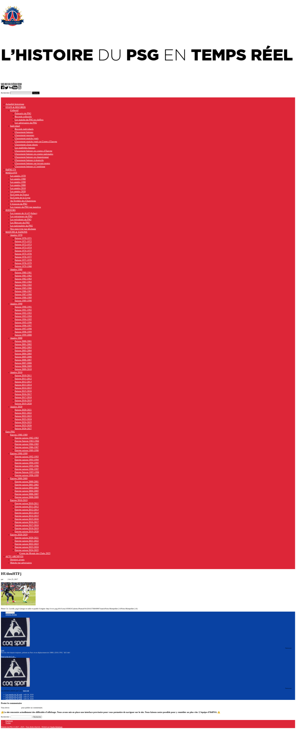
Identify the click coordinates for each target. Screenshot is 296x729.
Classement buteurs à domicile (29, 160)
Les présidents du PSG (20, 219)
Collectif (14, 110)
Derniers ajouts (17, 559)
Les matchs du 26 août (14, 695)
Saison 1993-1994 (23, 316)
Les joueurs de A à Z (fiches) (23, 213)
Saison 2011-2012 (23, 378)
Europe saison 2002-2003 (27, 487)
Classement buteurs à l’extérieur (30, 166)
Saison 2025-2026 (23, 425)
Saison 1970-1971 (23, 238)
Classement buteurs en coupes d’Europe (33, 150)
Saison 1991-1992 (23, 309)
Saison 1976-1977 (23, 256)
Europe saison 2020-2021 (27, 537)
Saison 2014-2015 (23, 387)
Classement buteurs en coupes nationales (34, 153)
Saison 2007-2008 (23, 362)
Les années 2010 (18, 188)
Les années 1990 (18, 181)
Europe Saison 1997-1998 (27, 472)
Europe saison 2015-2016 (27, 518)
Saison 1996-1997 (23, 325)
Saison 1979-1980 (23, 266)
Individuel (15, 125)
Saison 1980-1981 (23, 272)
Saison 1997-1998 (23, 328)
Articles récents (11, 615)
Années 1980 (16, 269)
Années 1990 (16, 303)
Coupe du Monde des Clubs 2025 (34, 553)
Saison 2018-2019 (23, 400)
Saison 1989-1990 (23, 300)
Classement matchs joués (27, 138)
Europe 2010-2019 (19, 500)
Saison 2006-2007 (23, 359)
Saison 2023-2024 (23, 419)
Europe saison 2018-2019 (27, 528)
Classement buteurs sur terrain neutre (32, 163)
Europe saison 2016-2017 (27, 522)
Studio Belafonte (56, 727)
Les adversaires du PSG (26, 122)
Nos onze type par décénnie (23, 228)
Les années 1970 (18, 175)
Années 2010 (16, 372)
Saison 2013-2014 (23, 384)
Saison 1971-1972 (23, 241)
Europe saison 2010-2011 (27, 503)
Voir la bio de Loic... (8, 657)
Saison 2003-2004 (23, 350)
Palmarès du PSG (23, 113)
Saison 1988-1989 (23, 297)
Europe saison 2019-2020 (27, 531)
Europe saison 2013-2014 (27, 512)
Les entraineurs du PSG (21, 216)
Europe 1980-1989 (19, 434)
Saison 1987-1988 (23, 294)
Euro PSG (10, 431)
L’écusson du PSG (18, 203)
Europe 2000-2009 (19, 478)
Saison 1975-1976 (23, 253)
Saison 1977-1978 (23, 259)
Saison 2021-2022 (23, 412)
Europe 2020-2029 (19, 534)
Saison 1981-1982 (23, 275)
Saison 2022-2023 (23, 415)
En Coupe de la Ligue (20, 197)
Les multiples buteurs (25, 147)
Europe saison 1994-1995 (27, 462)
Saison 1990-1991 (23, 306)
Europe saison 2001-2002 (27, 484)
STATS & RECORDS (16, 107)
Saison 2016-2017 (23, 394)
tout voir (26, 691)
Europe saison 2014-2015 (27, 515)
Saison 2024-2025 (23, 422)
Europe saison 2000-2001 (27, 481)
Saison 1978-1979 (23, 263)
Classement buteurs (24, 132)
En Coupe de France (19, 194)
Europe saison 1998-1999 (27, 475)
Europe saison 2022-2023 (27, 543)
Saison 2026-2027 (23, 428)
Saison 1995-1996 (23, 322)
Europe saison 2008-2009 (27, 497)
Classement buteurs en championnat (32, 157)
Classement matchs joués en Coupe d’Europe (36, 141)
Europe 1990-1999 (19, 453)
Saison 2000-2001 (23, 341)
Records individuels (24, 128)
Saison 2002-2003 (23, 347)
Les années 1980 (18, 178)
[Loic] (15, 646)
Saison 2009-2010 (23, 369)
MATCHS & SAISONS (16, 231)
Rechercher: (5, 93)
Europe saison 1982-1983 (27, 437)
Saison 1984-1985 (23, 284)
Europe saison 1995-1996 (27, 465)
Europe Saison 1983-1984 (27, 440)
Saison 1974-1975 (23, 250)
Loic (5, 579)
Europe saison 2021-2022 (27, 540)
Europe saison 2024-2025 (27, 550)
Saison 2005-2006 (23, 356)
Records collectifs (23, 116)
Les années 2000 (18, 185)
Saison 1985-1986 (23, 288)
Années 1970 (16, 235)
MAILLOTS (11, 172)
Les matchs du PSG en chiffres (29, 119)
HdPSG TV (11, 169)
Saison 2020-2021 (23, 409)
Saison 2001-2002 (23, 344)
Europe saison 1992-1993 (27, 456)
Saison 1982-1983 (23, 278)
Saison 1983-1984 (23, 281)
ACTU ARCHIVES (14, 556)
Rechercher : (5, 717)
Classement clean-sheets (26, 144)
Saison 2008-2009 (23, 366)
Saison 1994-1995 (23, 319)
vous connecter (15, 708)
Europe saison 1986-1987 (27, 447)
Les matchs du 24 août (14, 699)
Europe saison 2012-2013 (27, 509)
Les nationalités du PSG (21, 225)
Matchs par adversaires (21, 562)
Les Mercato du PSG (20, 222)
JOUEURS (10, 210)
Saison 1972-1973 (23, 244)
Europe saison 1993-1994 (27, 459)
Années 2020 (16, 406)
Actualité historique (15, 103)
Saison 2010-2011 (23, 375)
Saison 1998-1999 (23, 331)
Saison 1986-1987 (23, 291)
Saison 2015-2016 (23, 391)
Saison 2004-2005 (23, 353)
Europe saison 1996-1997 (27, 469)
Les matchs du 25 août (14, 697)
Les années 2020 (18, 191)
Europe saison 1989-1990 (27, 450)
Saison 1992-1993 (23, 313)
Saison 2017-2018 (23, 397)
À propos (10, 613)
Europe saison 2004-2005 (27, 490)
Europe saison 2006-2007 (27, 493)
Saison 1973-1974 (23, 247)
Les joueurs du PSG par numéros (25, 206)
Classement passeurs (24, 135)
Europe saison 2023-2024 (27, 547)
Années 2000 (16, 337)
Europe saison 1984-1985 (27, 444)
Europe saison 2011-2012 (27, 506)
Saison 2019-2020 (23, 403)
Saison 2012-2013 (23, 381)
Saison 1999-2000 (23, 334)
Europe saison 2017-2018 (27, 525)
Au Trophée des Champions (23, 200)
